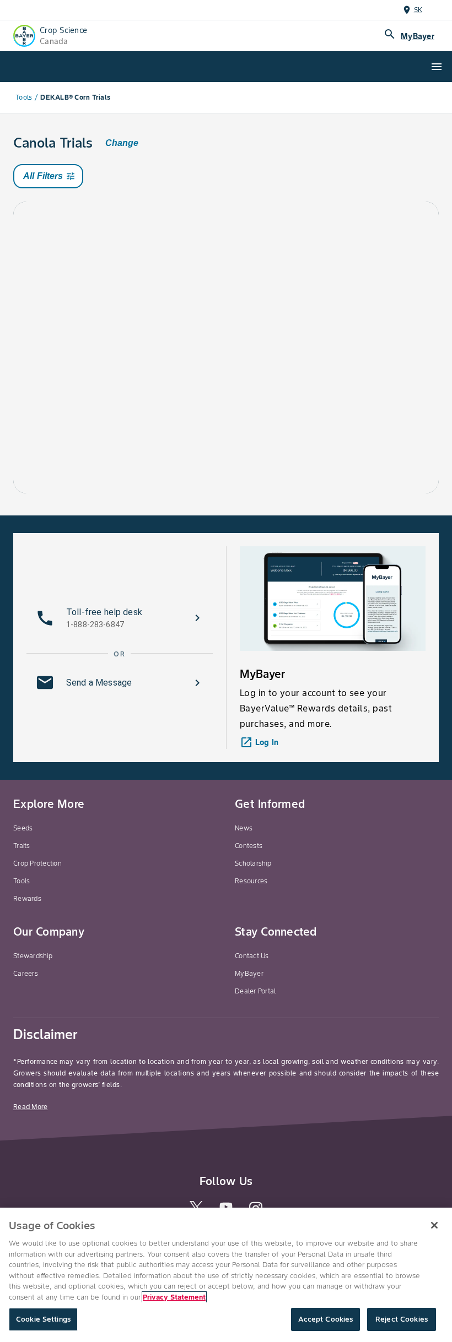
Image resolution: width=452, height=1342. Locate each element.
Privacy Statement (174, 1297)
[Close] (434, 1225)
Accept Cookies (325, 1319)
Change (121, 143)
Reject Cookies (401, 1319)
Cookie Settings (43, 1319)
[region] (226, 1275)
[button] (119, 618)
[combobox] (117, 236)
